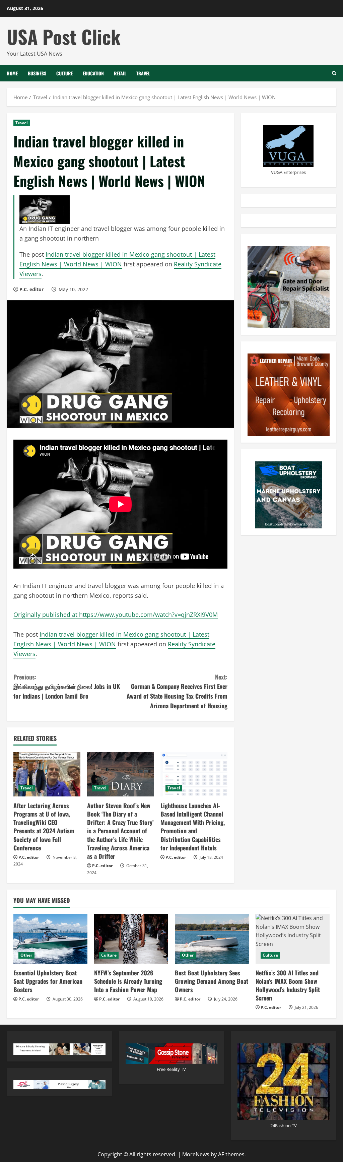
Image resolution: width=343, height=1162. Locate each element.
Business (37, 73)
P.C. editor (31, 289)
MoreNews (195, 1154)
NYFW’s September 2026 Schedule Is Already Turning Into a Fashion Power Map (128, 981)
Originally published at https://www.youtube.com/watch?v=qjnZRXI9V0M (115, 614)
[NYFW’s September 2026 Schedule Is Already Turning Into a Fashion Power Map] (131, 938)
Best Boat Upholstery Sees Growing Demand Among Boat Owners (211, 981)
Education (93, 73)
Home (12, 73)
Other (26, 955)
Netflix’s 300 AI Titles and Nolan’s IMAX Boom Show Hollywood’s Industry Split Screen (288, 985)
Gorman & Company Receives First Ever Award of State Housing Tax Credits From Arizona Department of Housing (177, 691)
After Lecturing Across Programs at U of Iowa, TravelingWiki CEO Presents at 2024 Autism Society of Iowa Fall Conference (43, 826)
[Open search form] (334, 73)
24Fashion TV (283, 1125)
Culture (64, 73)
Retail (120, 73)
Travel (143, 73)
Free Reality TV (171, 1069)
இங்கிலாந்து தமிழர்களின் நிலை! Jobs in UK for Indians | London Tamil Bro (66, 686)
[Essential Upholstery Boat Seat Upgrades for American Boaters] (50, 938)
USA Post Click (64, 36)
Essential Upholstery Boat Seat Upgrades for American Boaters (47, 981)
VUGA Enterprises (288, 172)
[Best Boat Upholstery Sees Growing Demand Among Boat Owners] (212, 938)
